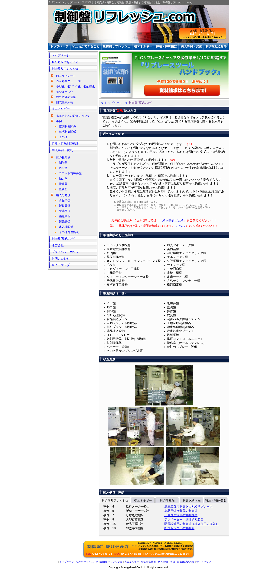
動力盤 (63, 178)
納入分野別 (63, 195)
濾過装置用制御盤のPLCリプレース (188, 506)
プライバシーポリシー (67, 251)
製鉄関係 (64, 205)
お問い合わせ (61, 258)
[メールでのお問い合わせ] (138, 558)
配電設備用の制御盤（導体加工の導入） (191, 523)
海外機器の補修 (66, 97)
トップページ (61, 55)
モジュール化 (64, 91)
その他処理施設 (69, 232)
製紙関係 (64, 221)
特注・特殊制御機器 (65, 143)
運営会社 (58, 245)
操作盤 (63, 183)
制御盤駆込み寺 (185, 561)
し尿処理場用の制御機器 (180, 515)
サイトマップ (61, 265)
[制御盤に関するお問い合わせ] (202, 34)
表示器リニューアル (69, 81)
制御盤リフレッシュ (65, 68)
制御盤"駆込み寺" (63, 238)
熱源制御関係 (67, 131)
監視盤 (63, 189)
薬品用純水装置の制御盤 (180, 510)
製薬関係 (64, 211)
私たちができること (65, 62)
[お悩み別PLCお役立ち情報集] (164, 97)
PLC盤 (63, 167)
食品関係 (64, 200)
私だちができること (87, 561)
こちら (180, 225)
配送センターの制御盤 (179, 528)
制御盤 (63, 162)
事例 (59, 121)
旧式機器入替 (64, 102)
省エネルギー (61, 108)
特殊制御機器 (148, 561)
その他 (63, 137)
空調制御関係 (67, 126)
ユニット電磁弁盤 (70, 173)
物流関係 (64, 216)
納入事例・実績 (62, 150)
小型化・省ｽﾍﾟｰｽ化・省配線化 (75, 86)
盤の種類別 (63, 157)
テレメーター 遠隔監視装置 (184, 519)
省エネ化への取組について (73, 115)
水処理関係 (66, 226)
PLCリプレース (66, 75)
